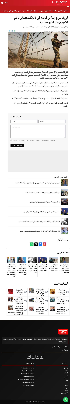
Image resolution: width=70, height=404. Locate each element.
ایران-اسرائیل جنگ (42, 11)
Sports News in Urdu (28, 371)
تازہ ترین (60, 11)
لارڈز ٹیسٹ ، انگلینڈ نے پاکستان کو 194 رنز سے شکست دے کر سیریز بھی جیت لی (40, 231)
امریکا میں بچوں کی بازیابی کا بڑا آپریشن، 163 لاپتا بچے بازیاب (45, 202)
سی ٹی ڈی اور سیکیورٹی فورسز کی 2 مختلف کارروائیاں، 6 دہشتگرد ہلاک (42, 192)
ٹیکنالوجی (14, 11)
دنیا (50, 11)
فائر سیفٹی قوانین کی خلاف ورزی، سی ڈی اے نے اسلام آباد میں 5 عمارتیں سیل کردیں (39, 221)
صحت (66, 385)
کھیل (35, 11)
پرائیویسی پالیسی (56, 347)
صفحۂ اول (66, 11)
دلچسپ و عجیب (6, 11)
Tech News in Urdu (28, 376)
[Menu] (68, 8)
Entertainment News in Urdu (26, 379)
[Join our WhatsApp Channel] (65, 399)
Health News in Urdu (28, 382)
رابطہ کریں (66, 347)
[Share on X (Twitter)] (12, 31)
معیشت (66, 378)
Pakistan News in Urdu (27, 368)
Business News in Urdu (27, 373)
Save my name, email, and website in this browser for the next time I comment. (33, 140)
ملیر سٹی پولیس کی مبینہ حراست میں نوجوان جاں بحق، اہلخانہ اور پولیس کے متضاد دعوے (37, 183)
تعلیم (19, 11)
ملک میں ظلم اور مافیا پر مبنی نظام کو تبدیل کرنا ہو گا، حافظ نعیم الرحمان (42, 212)
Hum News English (28, 385)
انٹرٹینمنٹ (29, 11)
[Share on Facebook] (9, 31)
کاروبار (24, 11)
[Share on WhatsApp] (15, 31)
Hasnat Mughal (64, 31)
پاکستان (55, 11)
